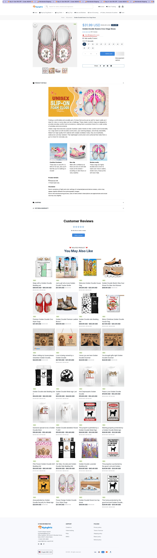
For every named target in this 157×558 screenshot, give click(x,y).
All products (69, 17)
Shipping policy (98, 533)
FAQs (67, 533)
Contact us (69, 527)
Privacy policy (97, 527)
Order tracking (70, 530)
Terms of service (98, 530)
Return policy (97, 536)
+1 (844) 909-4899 (43, 539)
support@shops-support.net (45, 541)
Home (62, 17)
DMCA (67, 536)
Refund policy (97, 539)
